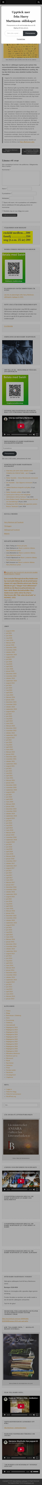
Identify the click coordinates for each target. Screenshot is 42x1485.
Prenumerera (30, 33)
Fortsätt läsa (21, 39)
